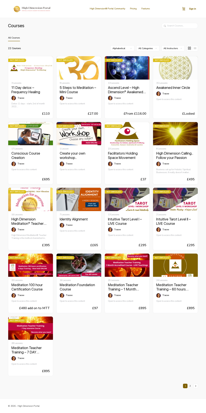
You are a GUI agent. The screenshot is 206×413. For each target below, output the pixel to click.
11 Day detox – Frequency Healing (25, 89)
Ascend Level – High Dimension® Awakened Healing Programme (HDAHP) (125, 89)
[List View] (195, 48)
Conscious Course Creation (25, 155)
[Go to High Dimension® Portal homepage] (31, 8)
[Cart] (184, 9)
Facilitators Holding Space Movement (123, 155)
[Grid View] (189, 48)
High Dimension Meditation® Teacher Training (27, 221)
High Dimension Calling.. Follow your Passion (174, 155)
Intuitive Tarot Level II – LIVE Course (173, 221)
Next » (195, 386)
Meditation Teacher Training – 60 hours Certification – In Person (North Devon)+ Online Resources (174, 287)
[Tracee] (13, 98)
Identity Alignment (74, 219)
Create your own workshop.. (72, 155)
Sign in (192, 8)
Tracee (21, 98)
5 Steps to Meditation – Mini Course (78, 89)
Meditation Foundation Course (77, 287)
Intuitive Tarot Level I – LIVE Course (125, 221)
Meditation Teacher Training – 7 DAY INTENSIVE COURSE (26, 350)
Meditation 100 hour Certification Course (27, 287)
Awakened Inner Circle (173, 87)
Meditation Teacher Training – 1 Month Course (123, 287)
